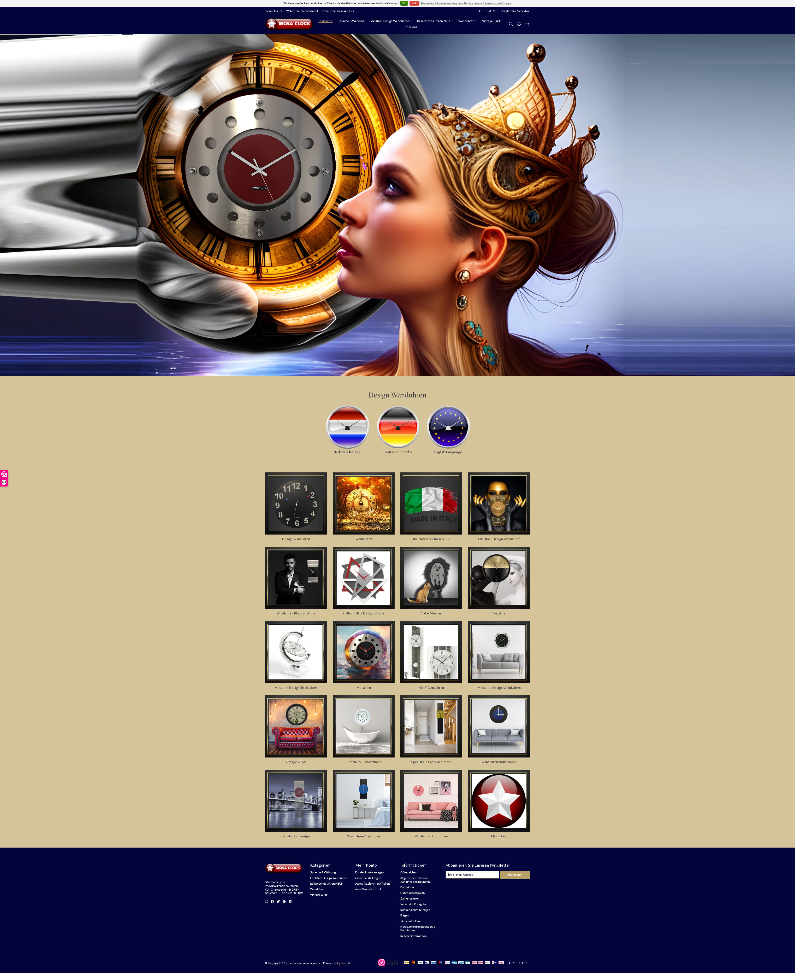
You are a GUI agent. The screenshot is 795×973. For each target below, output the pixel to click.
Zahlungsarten (409, 898)
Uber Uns (411, 27)
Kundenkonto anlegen (369, 872)
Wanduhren (363, 539)
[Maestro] (440, 963)
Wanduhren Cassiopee (363, 836)
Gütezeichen (408, 872)
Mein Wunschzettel (368, 889)
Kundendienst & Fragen (415, 910)
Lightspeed (343, 963)
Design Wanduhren (296, 539)
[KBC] (461, 963)
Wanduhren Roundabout (499, 762)
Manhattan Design (296, 836)
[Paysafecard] (487, 963)
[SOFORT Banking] (480, 963)
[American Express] (454, 963)
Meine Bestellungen (368, 878)
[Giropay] (494, 963)
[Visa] (420, 963)
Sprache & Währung (351, 21)
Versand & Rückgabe (413, 904)
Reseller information (413, 936)
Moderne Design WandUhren (499, 687)
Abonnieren (514, 875)
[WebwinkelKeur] (388, 965)
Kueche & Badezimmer (364, 762)
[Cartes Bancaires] (467, 963)
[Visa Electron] (433, 963)
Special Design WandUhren (431, 762)
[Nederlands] (347, 426)
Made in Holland (411, 921)
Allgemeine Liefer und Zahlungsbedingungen (415, 880)
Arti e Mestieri (431, 613)
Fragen (404, 915)
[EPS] (501, 963)
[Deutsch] (398, 426)
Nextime (499, 613)
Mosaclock (499, 836)
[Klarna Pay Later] (474, 963)
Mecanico (363, 687)
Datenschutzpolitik (412, 893)
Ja (404, 3)
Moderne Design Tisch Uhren (296, 687)
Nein (414, 3)
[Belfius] (447, 963)
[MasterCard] (413, 963)
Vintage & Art (295, 762)
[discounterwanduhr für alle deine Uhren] (290, 24)
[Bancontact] (427, 963)
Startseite (325, 21)
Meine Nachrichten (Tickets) (373, 883)
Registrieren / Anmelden (515, 10)
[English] (448, 426)
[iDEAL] (406, 963)
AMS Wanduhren (431, 687)
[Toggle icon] (511, 24)
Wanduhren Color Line (431, 836)
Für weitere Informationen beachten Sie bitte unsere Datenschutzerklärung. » (466, 3)
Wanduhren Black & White (296, 613)
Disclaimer (407, 887)
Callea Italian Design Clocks (363, 613)
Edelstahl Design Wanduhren (499, 539)
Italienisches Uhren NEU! (431, 539)
